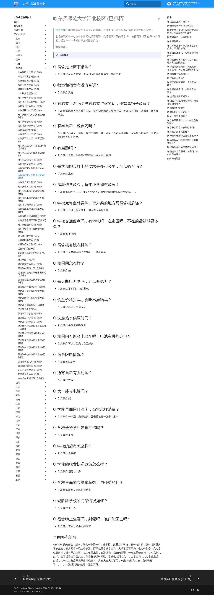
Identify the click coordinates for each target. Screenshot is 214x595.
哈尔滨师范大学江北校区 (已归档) (31, 176)
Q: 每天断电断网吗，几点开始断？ (181, 83)
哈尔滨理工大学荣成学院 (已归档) (31, 192)
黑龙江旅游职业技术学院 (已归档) (31, 341)
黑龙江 (19, 68)
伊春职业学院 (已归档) (28, 89)
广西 (18, 429)
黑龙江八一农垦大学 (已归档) (32, 286)
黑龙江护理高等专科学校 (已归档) (31, 334)
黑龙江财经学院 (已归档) (30, 365)
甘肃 (18, 463)
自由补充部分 (173, 158)
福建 (18, 399)
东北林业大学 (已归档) (28, 80)
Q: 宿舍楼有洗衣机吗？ (178, 74)
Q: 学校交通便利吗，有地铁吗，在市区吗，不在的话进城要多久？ (183, 68)
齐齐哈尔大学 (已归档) (28, 374)
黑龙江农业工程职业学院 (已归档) (31, 299)
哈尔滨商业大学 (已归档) (30, 126)
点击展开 (64, 55)
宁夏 (18, 471)
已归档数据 (19, 34)
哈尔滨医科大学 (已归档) (30, 110)
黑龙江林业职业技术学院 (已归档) (31, 348)
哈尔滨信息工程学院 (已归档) (32, 102)
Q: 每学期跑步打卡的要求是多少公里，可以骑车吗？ (182, 47)
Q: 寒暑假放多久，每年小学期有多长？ (182, 54)
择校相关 (18, 26)
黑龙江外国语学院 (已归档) (31, 305)
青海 (18, 467)
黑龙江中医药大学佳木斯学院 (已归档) (32, 274)
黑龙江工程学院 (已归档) (30, 322)
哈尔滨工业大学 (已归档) (30, 134)
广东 (18, 425)
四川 (18, 441)
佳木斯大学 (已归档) (27, 93)
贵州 (18, 446)
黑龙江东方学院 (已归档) (30, 264)
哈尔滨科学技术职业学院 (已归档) (31, 210)
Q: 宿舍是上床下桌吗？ (178, 21)
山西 (18, 51)
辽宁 (18, 59)
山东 (18, 408)
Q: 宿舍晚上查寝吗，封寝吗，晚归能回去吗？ (182, 152)
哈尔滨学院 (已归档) (27, 130)
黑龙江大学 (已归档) (27, 309)
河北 (18, 47)
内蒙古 (19, 55)
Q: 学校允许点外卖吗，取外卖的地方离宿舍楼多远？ (182, 61)
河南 (18, 412)
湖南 (18, 420)
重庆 (18, 437)
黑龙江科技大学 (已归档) (30, 361)
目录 (169, 17)
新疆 (18, 475)
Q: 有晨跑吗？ (174, 41)
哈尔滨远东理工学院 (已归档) (32, 220)
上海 (18, 382)
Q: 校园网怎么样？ (176, 78)
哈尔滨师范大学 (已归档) (30, 164)
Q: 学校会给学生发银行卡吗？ (181, 127)
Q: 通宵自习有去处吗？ (178, 112)
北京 (18, 38)
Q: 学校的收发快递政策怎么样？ (182, 136)
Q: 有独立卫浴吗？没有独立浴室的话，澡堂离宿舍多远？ (182, 31)
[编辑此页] (159, 19)
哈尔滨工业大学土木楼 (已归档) (31, 154)
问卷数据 (18, 30)
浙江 (18, 391)
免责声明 (61, 30)
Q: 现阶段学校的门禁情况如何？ (182, 147)
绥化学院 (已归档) (26, 248)
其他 (18, 480)
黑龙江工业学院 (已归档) (30, 313)
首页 (16, 21)
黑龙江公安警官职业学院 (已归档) (31, 292)
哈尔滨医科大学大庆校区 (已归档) (31, 116)
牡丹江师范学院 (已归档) (30, 244)
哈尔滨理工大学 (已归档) (30, 186)
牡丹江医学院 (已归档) (28, 240)
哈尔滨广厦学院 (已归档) (30, 182)
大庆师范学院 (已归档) (28, 236)
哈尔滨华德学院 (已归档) (30, 121)
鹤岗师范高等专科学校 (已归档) (31, 254)
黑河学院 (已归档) (26, 260)
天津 (18, 43)
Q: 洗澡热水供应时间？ (178, 96)
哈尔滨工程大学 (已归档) (30, 159)
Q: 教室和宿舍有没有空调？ (180, 26)
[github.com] (192, 589)
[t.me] (198, 589)
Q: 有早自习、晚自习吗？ (179, 37)
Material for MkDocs (33, 591)
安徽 (18, 395)
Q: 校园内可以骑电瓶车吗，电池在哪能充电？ (182, 102)
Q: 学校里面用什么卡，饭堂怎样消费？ (182, 121)
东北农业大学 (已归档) (28, 76)
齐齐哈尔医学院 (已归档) (30, 370)
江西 (18, 404)
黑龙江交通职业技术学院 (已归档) (31, 281)
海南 (18, 433)
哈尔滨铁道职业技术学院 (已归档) (31, 230)
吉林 (18, 64)
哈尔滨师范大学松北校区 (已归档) (31, 169)
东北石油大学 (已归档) (28, 85)
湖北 (18, 416)
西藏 (18, 454)
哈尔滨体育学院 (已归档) (30, 97)
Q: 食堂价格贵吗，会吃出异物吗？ (181, 90)
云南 (18, 450)
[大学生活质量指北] (16, 4)
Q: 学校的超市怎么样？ (178, 131)
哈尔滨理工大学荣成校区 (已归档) (31, 199)
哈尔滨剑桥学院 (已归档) (30, 106)
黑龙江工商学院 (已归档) (30, 317)
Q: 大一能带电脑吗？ (177, 116)
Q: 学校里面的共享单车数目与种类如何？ (182, 141)
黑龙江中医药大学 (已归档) (31, 268)
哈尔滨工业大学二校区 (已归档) (31, 139)
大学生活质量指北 (22, 17)
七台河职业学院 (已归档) (30, 72)
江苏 (18, 387)
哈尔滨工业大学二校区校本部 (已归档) (32, 147)
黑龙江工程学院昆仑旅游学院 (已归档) (32, 327)
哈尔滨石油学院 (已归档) (30, 205)
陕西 (18, 458)
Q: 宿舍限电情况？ (176, 108)
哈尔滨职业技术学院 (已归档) (32, 216)
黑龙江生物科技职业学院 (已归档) (31, 355)
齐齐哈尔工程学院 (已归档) (31, 378)
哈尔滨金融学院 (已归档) (30, 224)
